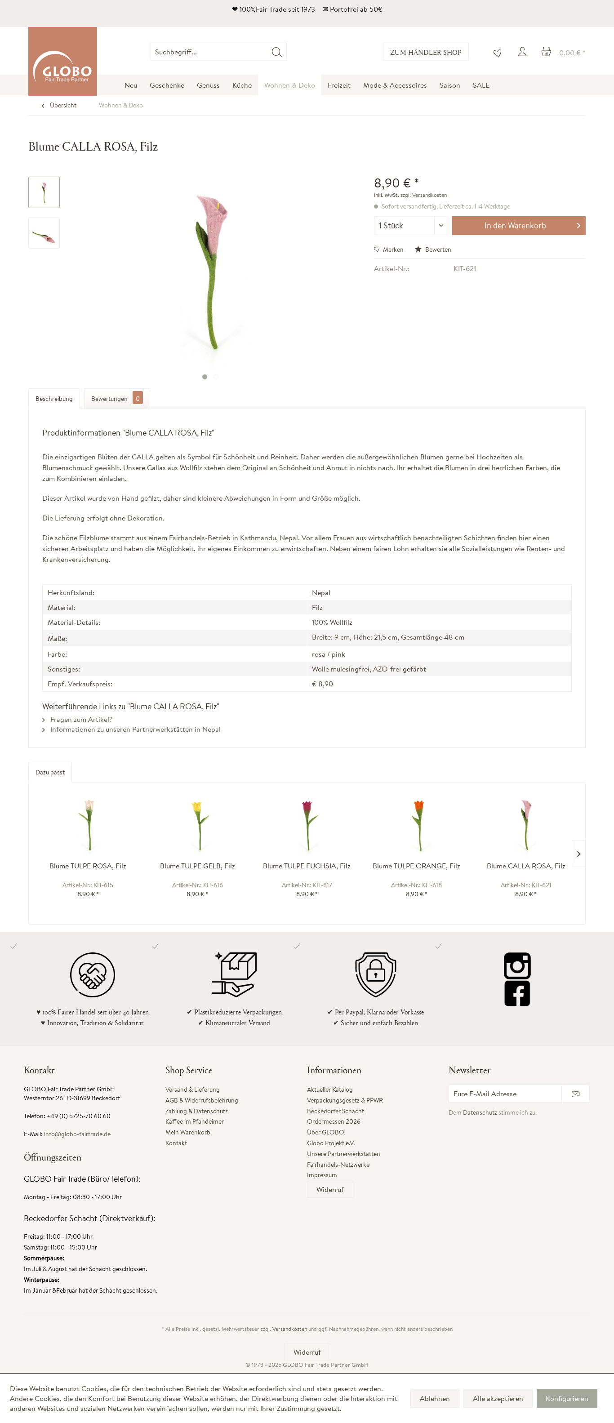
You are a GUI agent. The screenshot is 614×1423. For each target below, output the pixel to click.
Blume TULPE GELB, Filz (197, 866)
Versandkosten (289, 1329)
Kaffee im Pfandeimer (194, 1121)
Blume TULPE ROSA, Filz (87, 866)
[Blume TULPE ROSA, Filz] (88, 825)
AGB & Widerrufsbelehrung (201, 1100)
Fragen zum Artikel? (80, 719)
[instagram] (517, 965)
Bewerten (437, 249)
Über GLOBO (325, 1132)
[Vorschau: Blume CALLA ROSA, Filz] (44, 192)
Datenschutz (480, 1112)
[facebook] (517, 992)
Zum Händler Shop (426, 52)
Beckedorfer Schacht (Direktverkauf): (90, 1218)
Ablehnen (435, 1398)
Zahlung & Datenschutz (196, 1111)
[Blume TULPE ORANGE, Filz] (417, 825)
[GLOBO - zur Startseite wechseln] (62, 61)
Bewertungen (115, 398)
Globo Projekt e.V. (331, 1142)
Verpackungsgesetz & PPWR (345, 1100)
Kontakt (176, 1142)
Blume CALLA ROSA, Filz (526, 866)
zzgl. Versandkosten (423, 195)
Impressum (322, 1174)
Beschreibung (54, 398)
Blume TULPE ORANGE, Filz (416, 866)
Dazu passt (50, 772)
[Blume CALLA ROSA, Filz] (526, 825)
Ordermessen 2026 (333, 1121)
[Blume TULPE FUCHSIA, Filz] (307, 825)
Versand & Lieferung (192, 1089)
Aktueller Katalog (330, 1089)
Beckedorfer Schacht (335, 1111)
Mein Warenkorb (187, 1132)
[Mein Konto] (524, 52)
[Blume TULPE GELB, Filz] (198, 825)
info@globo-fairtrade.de (77, 1134)
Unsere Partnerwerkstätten (343, 1153)
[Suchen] (277, 52)
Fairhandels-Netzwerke (338, 1164)
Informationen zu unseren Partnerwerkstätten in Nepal (135, 729)
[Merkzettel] (495, 52)
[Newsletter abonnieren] (575, 1094)
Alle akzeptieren (498, 1398)
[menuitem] (287, 52)
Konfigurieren (567, 1398)
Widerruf (330, 1189)
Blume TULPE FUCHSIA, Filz (307, 866)
